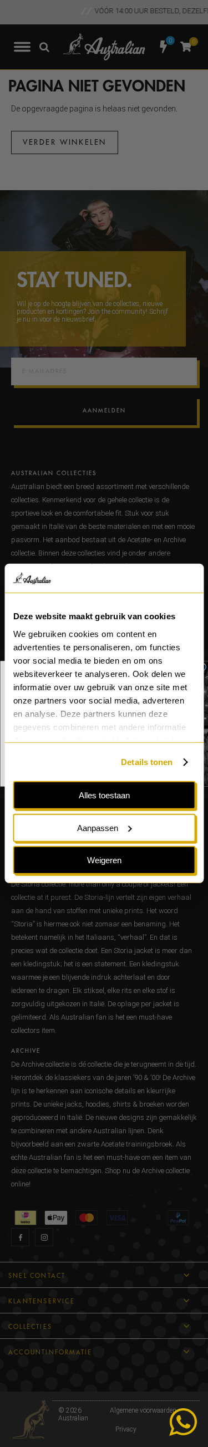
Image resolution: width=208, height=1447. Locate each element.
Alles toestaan (104, 795)
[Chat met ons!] (183, 1422)
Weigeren (104, 860)
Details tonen (147, 762)
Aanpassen (97, 828)
